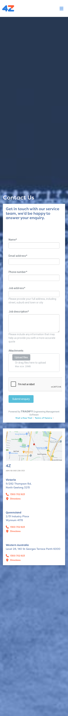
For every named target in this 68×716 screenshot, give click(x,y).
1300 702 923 (17, 494)
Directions (15, 498)
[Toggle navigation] (61, 8)
